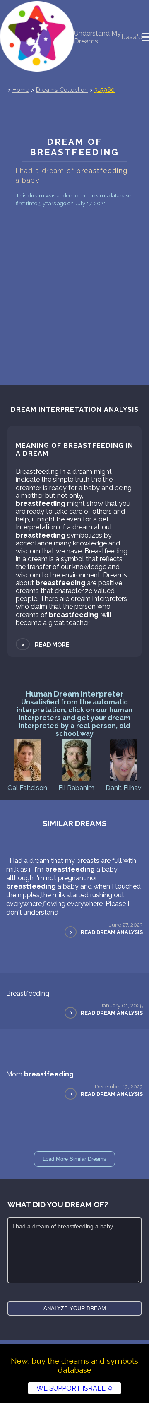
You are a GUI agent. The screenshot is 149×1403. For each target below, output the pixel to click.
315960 (104, 89)
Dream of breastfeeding (75, 147)
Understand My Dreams (97, 37)
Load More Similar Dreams (74, 1159)
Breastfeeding (27, 993)
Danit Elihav (124, 788)
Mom (40, 1074)
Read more (45, 644)
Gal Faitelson (27, 788)
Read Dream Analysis (112, 932)
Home (20, 89)
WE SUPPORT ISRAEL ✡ (74, 1388)
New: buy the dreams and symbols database (74, 1365)
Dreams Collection (62, 89)
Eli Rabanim (76, 788)
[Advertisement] (74, 279)
